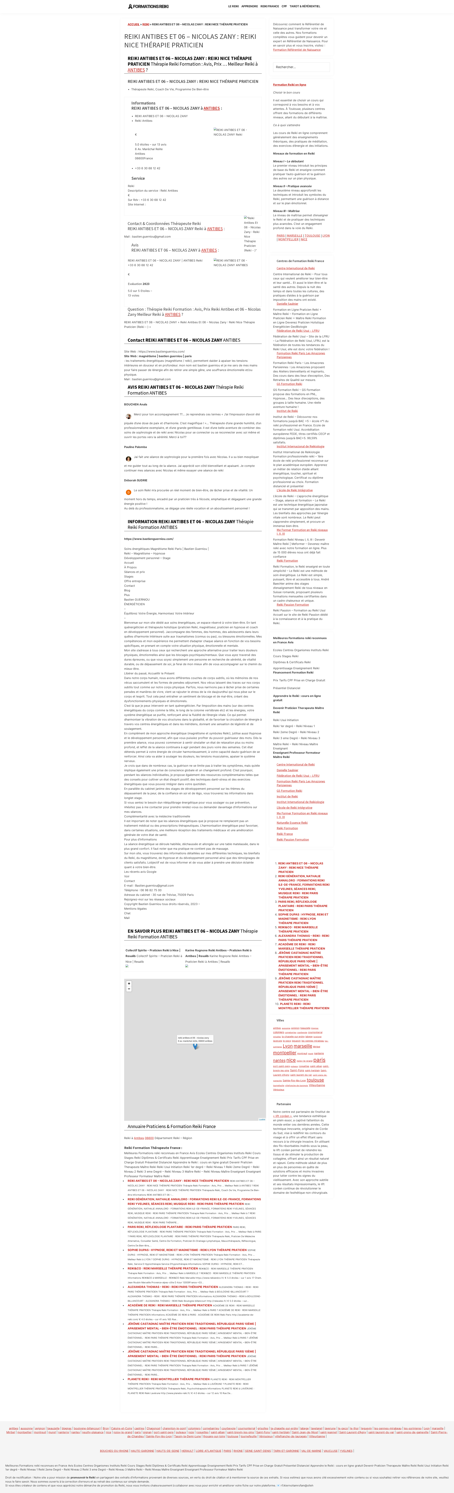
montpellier (284, 1052)
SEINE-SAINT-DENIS (258, 1451)
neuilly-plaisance (93, 1432)
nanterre (319, 1053)
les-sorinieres (413, 1428)
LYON (326, 235)
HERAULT (188, 1451)
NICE (304, 239)
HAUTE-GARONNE (142, 1451)
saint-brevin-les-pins (240, 1432)
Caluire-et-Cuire (121, 1428)
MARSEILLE (294, 235)
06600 (149, 1138)
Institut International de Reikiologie (300, 802)
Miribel (316, 1046)
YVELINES (346, 1451)
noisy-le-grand (304, 1061)
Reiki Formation (287, 561)
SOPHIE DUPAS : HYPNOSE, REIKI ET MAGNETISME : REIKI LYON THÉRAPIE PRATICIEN (187, 1250)
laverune (277, 1041)
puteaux (294, 1066)
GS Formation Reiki (289, 384)
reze (191, 1432)
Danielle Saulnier (287, 304)
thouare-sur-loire (214, 1436)
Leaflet (262, 1119)
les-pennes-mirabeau (312, 1041)
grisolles (277, 1037)
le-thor (354, 1428)
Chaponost (153, 1428)
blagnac (315, 1028)
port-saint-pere (281, 1066)
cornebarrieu (290, 1032)
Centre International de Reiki (296, 268)
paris (319, 1060)
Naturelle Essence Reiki (292, 823)
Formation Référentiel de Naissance (297, 49)
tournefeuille (278, 1085)
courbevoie (302, 1032)
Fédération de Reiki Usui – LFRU (298, 331)
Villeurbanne (317, 1085)
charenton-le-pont (174, 1428)
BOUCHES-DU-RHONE (114, 1451)
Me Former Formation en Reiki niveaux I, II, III (302, 532)
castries (139, 1428)
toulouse (315, 1079)
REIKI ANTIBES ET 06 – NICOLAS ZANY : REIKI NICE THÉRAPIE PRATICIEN (178, 1181)
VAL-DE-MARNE (311, 1451)
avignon (295, 1028)
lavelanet (317, 1037)
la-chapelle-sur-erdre (293, 1036)
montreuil (302, 1053)
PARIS (281, 235)
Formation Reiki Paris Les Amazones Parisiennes (301, 355)
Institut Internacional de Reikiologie (300, 446)
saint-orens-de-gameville (412, 1432)
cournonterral (315, 1032)
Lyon (288, 1046)
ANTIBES (136, 70)
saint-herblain (312, 1070)
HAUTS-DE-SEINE (167, 1451)
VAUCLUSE (331, 1451)
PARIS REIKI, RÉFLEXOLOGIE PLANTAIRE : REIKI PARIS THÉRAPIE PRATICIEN (180, 1227)
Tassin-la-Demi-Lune (187, 1436)
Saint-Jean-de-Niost (305, 1432)
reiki (145, 24)
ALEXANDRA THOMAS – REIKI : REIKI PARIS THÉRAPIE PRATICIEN (173, 1287)
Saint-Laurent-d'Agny (352, 1432)
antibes (277, 1028)
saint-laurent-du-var (301, 1075)
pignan (147, 1432)
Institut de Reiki (287, 411)
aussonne (286, 1028)
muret (310, 1053)
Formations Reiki (150, 6)
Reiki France (285, 834)
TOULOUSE (312, 235)
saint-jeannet (328, 1432)
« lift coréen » (282, 1116)
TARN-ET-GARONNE (286, 1451)
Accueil (134, 24)
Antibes (139, 1138)
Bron (106, 1428)
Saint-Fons (297, 1070)
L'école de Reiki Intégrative (294, 807)
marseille (303, 1046)
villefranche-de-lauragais (296, 1085)
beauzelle (305, 1028)
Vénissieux (278, 1089)
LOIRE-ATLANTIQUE (208, 1451)
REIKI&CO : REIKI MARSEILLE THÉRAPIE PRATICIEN (163, 1268)
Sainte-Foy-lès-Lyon (294, 1080)
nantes (279, 1060)
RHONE (238, 1451)
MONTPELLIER (288, 239)
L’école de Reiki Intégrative (295, 490)
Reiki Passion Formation (293, 605)
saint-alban (316, 1066)
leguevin (296, 1041)
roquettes (304, 1066)
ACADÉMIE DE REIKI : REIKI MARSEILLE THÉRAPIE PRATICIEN (170, 1305)
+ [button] (129, 983)
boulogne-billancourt (87, 1428)
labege (308, 1036)
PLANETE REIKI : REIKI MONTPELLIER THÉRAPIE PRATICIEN (169, 1379)
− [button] (129, 989)
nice (291, 1060)
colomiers (278, 1032)
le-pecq (287, 1041)
